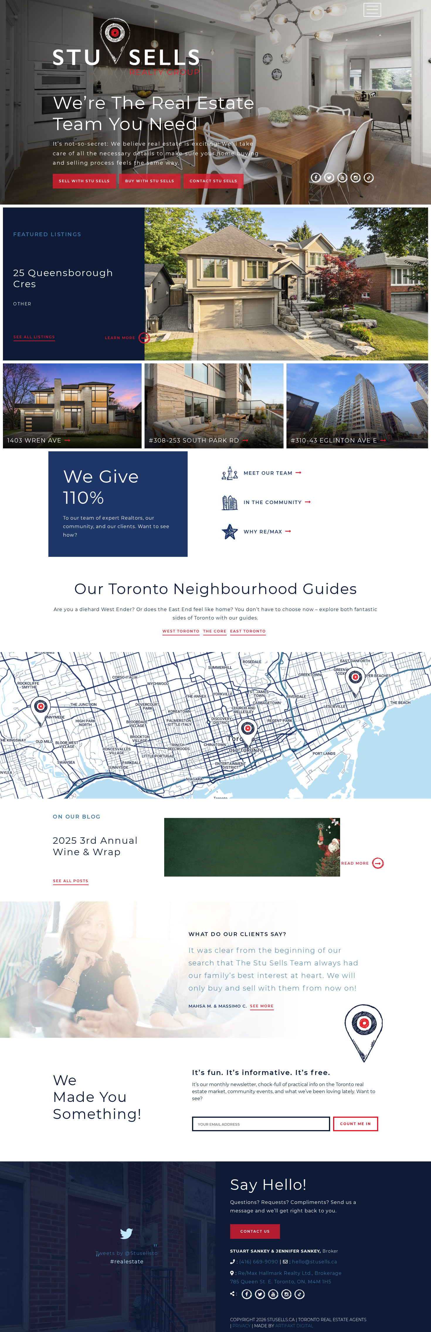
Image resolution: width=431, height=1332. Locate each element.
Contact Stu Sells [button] (213, 181)
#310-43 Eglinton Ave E (334, 440)
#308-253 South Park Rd (194, 440)
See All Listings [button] (34, 337)
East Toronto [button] (248, 631)
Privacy (242, 1325)
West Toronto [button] (181, 631)
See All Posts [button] (71, 881)
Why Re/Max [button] (263, 532)
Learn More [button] (120, 338)
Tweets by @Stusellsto (127, 1253)
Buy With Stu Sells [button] (149, 181)
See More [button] (262, 1006)
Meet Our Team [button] (268, 473)
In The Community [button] (273, 502)
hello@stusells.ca (314, 1262)
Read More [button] (355, 863)
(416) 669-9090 (258, 1262)
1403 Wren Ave (34, 440)
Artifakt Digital (294, 1325)
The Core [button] (215, 631)
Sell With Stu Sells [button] (84, 181)
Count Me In (355, 1124)
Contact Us (255, 1231)
